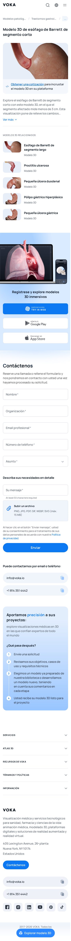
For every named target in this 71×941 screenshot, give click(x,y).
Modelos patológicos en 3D (14, 18)
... (65, 19)
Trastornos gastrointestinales (44, 18)
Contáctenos (16, 865)
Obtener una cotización (27, 84)
